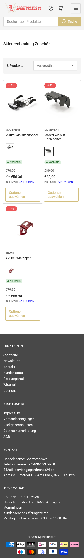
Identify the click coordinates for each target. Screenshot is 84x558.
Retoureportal (13, 379)
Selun (10, 252)
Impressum (11, 413)
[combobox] (42, 21)
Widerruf (9, 385)
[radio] (10, 148)
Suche (72, 21)
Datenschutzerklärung (19, 431)
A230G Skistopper (18, 258)
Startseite (10, 355)
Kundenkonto (13, 373)
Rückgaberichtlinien (18, 425)
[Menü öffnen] (76, 8)
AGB (6, 437)
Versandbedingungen (18, 419)
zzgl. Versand (27, 182)
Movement (13, 129)
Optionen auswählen (17, 195)
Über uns (10, 391)
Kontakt (9, 367)
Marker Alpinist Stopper (22, 135)
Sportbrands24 (47, 537)
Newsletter (11, 361)
